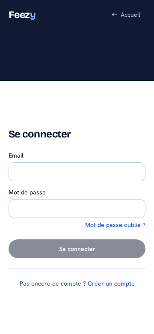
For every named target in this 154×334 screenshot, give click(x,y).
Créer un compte (111, 283)
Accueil (130, 14)
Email (16, 155)
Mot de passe (27, 192)
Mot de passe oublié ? (115, 225)
